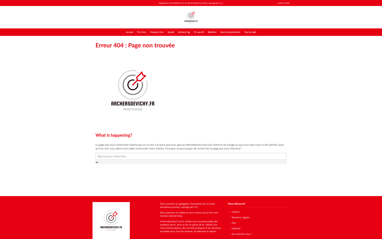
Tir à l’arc (141, 32)
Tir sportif (199, 32)
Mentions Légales (240, 217)
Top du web (250, 32)
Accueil (129, 32)
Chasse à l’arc (157, 32)
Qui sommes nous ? (242, 233)
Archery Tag (184, 32)
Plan (234, 222)
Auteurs (236, 211)
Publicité (236, 228)
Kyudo (171, 32)
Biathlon (212, 32)
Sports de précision (230, 32)
